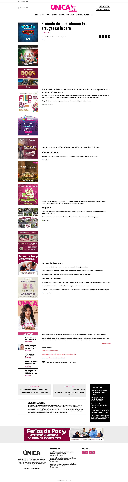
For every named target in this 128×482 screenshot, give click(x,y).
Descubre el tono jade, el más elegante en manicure (31, 363)
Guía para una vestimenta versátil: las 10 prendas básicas (69, 393)
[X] (103, 36)
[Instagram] (86, 452)
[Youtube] (93, 452)
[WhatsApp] (109, 36)
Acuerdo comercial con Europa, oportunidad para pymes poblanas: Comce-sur (99, 405)
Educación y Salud (54, 455)
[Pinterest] (106, 36)
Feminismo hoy (28, 341)
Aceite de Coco (50, 362)
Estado (51, 461)
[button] (91, 14)
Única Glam (27, 350)
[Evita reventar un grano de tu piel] (21, 356)
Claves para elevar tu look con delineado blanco (34, 392)
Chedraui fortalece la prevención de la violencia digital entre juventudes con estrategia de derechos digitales (100, 417)
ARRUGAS (57, 362)
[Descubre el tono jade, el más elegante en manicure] (21, 363)
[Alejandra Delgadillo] (24, 407)
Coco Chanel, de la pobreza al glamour (30, 338)
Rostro (74, 362)
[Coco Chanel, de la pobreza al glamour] (21, 339)
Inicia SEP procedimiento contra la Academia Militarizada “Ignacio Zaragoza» (99, 392)
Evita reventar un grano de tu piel (30, 355)
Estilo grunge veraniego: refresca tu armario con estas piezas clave (59, 354)
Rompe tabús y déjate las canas (50, 350)
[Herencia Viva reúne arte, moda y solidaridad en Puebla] (21, 372)
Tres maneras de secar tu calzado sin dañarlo (53, 358)
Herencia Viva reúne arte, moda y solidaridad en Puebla (31, 371)
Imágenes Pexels (105, 343)
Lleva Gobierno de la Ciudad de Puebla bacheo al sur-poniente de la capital (100, 411)
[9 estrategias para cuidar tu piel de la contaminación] (21, 347)
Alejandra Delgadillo (49, 36)
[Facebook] (100, 36)
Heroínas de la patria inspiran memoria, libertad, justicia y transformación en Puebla (98, 399)
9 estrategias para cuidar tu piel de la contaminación (30, 346)
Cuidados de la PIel (66, 362)
